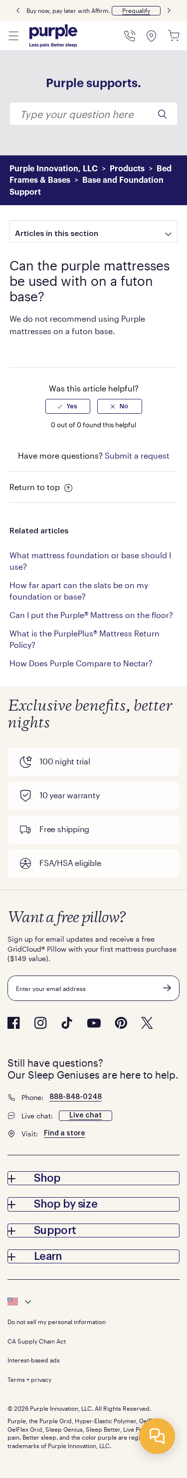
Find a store (64, 1133)
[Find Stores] (152, 36)
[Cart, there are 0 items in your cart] (174, 36)
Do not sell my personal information (56, 1321)
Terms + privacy (29, 1379)
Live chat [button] (85, 1115)
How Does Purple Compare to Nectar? (81, 663)
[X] (147, 1023)
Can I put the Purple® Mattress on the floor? (91, 614)
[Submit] (167, 988)
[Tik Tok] (67, 1023)
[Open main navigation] (13, 36)
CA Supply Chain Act (36, 1341)
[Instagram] (40, 1023)
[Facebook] (13, 1023)
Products (127, 169)
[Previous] (17, 10)
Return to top (35, 487)
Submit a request (137, 455)
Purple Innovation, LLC (53, 169)
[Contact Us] (130, 36)
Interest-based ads (33, 1359)
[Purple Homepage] (53, 35)
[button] (136, 10)
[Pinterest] (121, 1023)
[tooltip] (93, 1302)
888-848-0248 (75, 1097)
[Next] (169, 10)
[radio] (67, 406)
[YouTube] (94, 1023)
